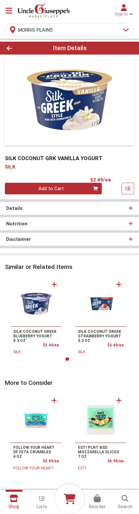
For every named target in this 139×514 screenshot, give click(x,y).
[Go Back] (21, 48)
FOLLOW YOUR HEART (33, 468)
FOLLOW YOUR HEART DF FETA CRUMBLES (34, 452)
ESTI (82, 468)
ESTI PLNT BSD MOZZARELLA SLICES (98, 452)
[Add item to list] (128, 188)
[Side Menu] (8, 11)
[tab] (67, 359)
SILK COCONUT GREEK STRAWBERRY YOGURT (99, 336)
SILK (17, 352)
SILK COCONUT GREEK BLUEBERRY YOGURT (35, 336)
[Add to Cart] (54, 284)
